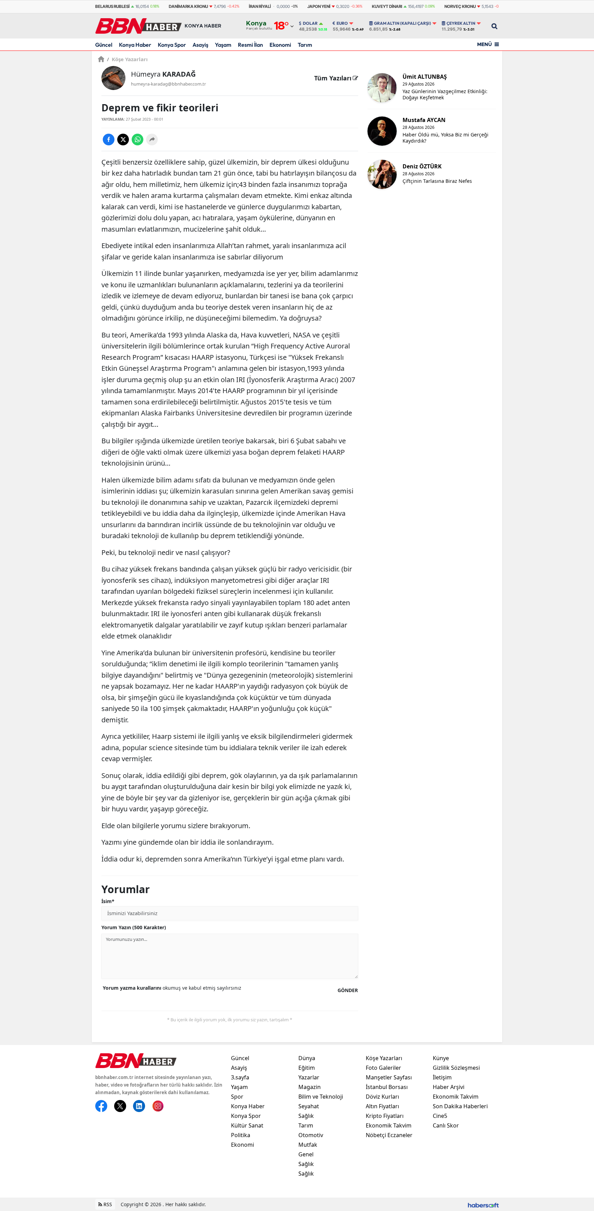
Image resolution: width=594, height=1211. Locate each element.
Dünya (306, 1058)
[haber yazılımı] (483, 1204)
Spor (237, 1096)
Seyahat (308, 1106)
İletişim (442, 1077)
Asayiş (200, 44)
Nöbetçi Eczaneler (389, 1135)
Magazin (309, 1087)
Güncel (103, 44)
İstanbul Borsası (387, 1087)
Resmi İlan (250, 44)
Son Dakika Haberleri (460, 1106)
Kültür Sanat (247, 1125)
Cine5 (440, 1116)
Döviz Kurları (382, 1096)
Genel (306, 1154)
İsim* (107, 901)
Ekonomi (280, 44)
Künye (441, 1058)
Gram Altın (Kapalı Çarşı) (402, 23)
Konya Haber (135, 44)
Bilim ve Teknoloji (320, 1096)
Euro (342, 23)
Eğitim (306, 1067)
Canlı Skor (446, 1125)
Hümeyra (163, 74)
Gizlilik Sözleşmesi (456, 1067)
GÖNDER (348, 990)
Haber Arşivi (448, 1087)
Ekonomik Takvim (388, 1125)
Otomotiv (310, 1135)
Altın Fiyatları (382, 1106)
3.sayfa (240, 1077)
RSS (107, 1204)
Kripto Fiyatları (385, 1116)
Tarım (305, 44)
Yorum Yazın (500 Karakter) (133, 927)
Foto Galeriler (383, 1067)
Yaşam (223, 44)
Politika (240, 1135)
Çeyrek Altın (461, 23)
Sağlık (306, 1116)
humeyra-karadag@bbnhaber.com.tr (168, 84)
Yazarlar (308, 1077)
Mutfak (307, 1144)
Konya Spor (172, 44)
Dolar (310, 23)
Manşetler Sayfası (389, 1077)
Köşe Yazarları (127, 59)
